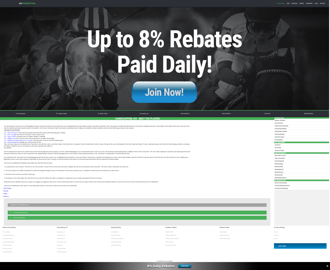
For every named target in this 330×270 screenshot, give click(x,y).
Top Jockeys (278, 147)
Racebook (294, 3)
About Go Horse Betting (281, 183)
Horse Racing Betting (7, 251)
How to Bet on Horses (280, 155)
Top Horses (277, 145)
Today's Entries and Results (281, 126)
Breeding (6, 191)
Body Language (7, 188)
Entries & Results (226, 113)
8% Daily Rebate (279, 140)
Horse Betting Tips (279, 161)
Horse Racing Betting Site (8, 235)
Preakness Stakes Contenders (172, 238)
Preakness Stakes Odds (170, 235)
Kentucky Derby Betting (116, 242)
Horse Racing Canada (7, 238)
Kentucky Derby (114, 232)
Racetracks (267, 113)
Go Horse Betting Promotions (282, 185)
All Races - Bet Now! (280, 120)
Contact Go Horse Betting (281, 188)
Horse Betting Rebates (62, 251)
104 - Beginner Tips (10, 138)
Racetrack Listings (279, 137)
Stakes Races (60, 245)
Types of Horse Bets (280, 158)
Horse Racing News (280, 134)
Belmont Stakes (223, 232)
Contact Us (276, 235)
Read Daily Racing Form (280, 178)
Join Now (322, 3)
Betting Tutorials (279, 166)
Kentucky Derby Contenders (117, 238)
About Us (276, 232)
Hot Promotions (279, 123)
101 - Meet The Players (11, 133)
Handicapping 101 (279, 169)
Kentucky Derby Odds (116, 235)
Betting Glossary (279, 172)
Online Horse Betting (7, 245)
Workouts (6, 196)
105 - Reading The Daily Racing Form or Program (18, 140)
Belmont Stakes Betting (225, 238)
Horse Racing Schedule (280, 128)
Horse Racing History (61, 242)
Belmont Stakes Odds (224, 235)
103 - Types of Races (10, 136)
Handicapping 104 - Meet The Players (137, 118)
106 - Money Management (12, 142)
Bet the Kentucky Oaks (116, 245)
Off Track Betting (6, 232)
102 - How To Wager (10, 134)
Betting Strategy (279, 164)
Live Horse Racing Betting (8, 242)
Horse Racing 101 (185, 113)
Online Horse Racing (7, 248)
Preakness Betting (169, 242)
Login (316, 3)
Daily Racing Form (61, 238)
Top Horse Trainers (279, 150)
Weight (5, 193)
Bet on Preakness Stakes (170, 245)
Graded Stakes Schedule (281, 131)
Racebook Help (278, 175)
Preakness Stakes (169, 232)
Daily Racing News (308, 113)
